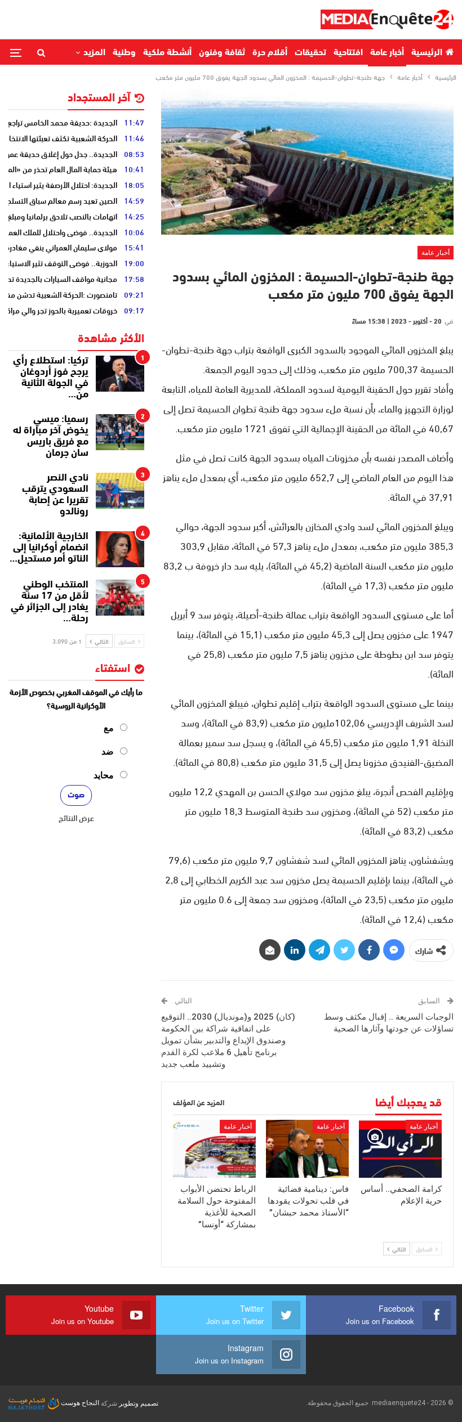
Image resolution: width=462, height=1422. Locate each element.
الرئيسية (426, 52)
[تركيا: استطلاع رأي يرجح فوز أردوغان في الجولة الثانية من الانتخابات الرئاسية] (120, 374)
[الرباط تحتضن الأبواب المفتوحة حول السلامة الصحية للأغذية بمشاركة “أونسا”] (214, 1149)
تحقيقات (310, 52)
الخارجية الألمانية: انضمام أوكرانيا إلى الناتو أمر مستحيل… (49, 548)
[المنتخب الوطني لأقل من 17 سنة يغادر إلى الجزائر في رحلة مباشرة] (120, 598)
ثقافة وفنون (222, 52)
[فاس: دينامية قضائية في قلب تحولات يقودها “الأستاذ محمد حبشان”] (307, 1149)
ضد (107, 751)
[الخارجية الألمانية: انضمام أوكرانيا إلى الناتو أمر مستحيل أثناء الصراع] (120, 549)
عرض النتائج (76, 817)
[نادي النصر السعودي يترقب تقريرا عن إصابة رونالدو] (120, 491)
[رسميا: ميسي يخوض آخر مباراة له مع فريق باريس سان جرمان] (120, 432)
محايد (104, 775)
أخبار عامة (387, 52)
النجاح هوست (79, 1403)
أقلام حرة (269, 52)
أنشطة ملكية (167, 52)
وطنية (124, 52)
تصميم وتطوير (138, 1403)
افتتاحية (348, 52)
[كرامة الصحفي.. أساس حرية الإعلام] (400, 1149)
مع (109, 728)
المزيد (94, 52)
